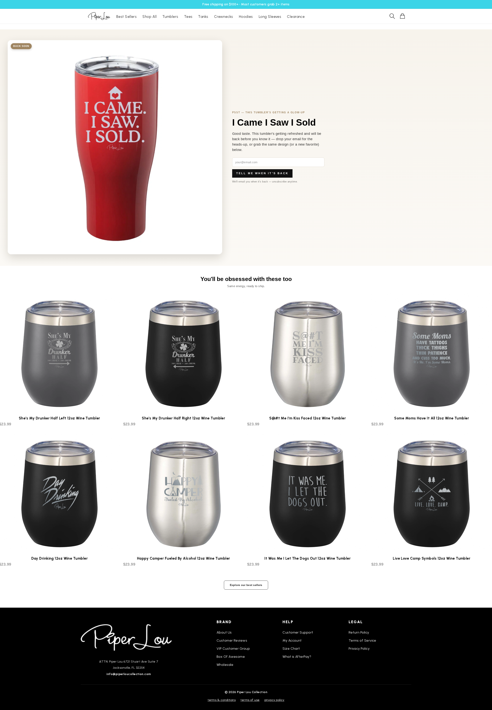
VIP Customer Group (233, 648)
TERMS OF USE (249, 700)
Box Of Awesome (231, 656)
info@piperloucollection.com (128, 674)
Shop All (149, 16)
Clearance (296, 16)
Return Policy (359, 632)
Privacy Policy (359, 648)
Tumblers (170, 16)
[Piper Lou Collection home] (129, 637)
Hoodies (246, 16)
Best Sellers (126, 16)
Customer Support (298, 632)
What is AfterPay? (297, 656)
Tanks (203, 16)
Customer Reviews (232, 640)
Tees (188, 16)
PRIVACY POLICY (274, 700)
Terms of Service (362, 640)
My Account (292, 640)
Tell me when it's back (262, 173)
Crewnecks (223, 16)
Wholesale (225, 665)
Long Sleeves (270, 16)
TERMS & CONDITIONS (222, 700)
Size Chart (291, 648)
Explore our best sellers (246, 585)
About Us (224, 632)
